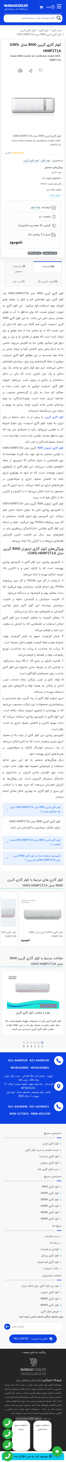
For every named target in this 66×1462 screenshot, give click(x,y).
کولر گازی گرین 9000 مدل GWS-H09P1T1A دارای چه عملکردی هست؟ (35, 809)
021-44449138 (39, 1060)
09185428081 (20, 1067)
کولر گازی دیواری (50, 1163)
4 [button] (31, 1046)
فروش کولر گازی (50, 1311)
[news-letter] (7, 1327)
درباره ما (54, 1243)
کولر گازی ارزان (51, 1143)
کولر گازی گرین (28, 30)
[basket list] (41, 7)
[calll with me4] (7, 1456)
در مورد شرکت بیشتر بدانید (28, 1418)
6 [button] (24, 1046)
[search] (59, 18)
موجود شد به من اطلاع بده (31, 1456)
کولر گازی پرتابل (50, 1255)
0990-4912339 (40, 1113)
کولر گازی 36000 (50, 1219)
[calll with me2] (7, 1434)
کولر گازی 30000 (50, 1212)
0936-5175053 (19, 1113)
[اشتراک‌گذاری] (30, 71)
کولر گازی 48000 (50, 1299)
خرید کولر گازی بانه (48, 1169)
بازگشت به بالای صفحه (34, 1352)
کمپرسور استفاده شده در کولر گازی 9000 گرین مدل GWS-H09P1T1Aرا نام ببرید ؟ (36, 858)
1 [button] (42, 1046)
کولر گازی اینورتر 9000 (50, 448)
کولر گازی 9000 (50, 1187)
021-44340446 (17, 1106)
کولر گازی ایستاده (49, 1156)
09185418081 (40, 1067)
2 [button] (38, 1046)
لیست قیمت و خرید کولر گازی (42, 1150)
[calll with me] (7, 1423)
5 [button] (27, 1046)
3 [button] (35, 1046)
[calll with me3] (7, 1445)
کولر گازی (43, 30)
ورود (48, 7)
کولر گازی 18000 (50, 1199)
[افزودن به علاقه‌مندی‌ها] (41, 71)
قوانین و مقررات (49, 1249)
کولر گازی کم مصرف (48, 1262)
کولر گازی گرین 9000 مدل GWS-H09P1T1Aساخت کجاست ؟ (34, 842)
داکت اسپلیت (51, 1268)
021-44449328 (17, 1060)
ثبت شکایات (52, 1236)
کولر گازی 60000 (50, 1305)
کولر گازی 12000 (50, 1193)
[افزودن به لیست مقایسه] (21, 71)
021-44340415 (39, 1106)
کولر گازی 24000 (50, 1206)
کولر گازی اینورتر (50, 1292)
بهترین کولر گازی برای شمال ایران (40, 1286)
